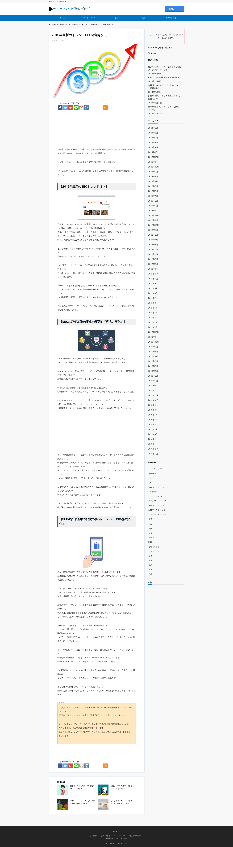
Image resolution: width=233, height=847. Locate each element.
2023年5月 (153, 191)
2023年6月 (153, 186)
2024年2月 (153, 147)
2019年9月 (153, 405)
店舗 (150, 574)
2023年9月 (153, 171)
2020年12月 (153, 332)
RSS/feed (152, 53)
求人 (116, 18)
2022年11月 (153, 220)
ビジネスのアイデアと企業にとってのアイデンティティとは (164, 68)
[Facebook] (60, 107)
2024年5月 (153, 133)
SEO (150, 478)
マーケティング (89, 18)
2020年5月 (153, 366)
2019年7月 (153, 415)
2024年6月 (153, 128)
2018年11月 (153, 453)
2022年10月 (153, 225)
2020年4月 (153, 371)
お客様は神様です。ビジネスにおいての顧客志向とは (164, 86)
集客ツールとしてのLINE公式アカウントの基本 (82, 787)
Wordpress (153, 492)
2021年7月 (153, 298)
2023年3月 (153, 201)
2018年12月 (153, 449)
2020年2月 (153, 380)
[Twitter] (65, 107)
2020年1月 (153, 385)
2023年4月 (153, 196)
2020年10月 (153, 342)
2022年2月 (153, 264)
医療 (150, 565)
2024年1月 (153, 152)
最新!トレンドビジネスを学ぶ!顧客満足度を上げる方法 (82, 802)
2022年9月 (153, 230)
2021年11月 (153, 278)
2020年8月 (153, 351)
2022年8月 (153, 235)
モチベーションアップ (157, 515)
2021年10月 (153, 283)
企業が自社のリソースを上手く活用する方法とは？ (164, 108)
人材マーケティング (157, 510)
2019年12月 (153, 390)
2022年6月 (153, 244)
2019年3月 (153, 434)
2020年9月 (153, 346)
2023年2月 (153, 205)
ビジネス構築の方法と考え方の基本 (163, 77)
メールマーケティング (157, 496)
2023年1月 (153, 210)
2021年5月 (153, 308)
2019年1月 (152, 444)
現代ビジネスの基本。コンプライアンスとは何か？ (122, 787)
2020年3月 (153, 376)
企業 (150, 533)
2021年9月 (153, 288)
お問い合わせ (174, 9)
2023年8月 (153, 176)
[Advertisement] (96, 130)
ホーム (62, 18)
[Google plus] (70, 107)
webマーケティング (156, 487)
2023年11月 (153, 162)
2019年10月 (153, 400)
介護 (150, 528)
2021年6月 (153, 303)
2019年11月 (153, 395)
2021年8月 (153, 293)
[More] (105, 107)
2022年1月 (153, 269)
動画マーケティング (156, 505)
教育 (150, 519)
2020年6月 (153, 361)
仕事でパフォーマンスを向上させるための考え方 (164, 97)
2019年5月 (153, 424)
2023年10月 (153, 167)
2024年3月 (153, 142)
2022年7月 (153, 239)
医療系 (151, 537)
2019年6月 (153, 419)
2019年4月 (153, 429)
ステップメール (155, 551)
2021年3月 (153, 317)
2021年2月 (153, 322)
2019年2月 (153, 439)
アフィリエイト (155, 547)
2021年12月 (153, 274)
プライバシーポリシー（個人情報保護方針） (128, 836)
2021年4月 (153, 312)
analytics (152, 474)
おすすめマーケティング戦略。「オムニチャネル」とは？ (122, 802)
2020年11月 (153, 337)
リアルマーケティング (157, 501)
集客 (143, 18)
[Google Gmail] (81, 107)
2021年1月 (152, 327)
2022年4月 (153, 254)
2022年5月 (153, 249)
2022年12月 (153, 215)
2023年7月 (153, 181)
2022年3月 (153, 259)
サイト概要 (93, 836)
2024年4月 (153, 137)
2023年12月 (153, 157)
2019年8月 (153, 410)
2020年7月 (153, 356)
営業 (150, 569)
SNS (151, 483)
